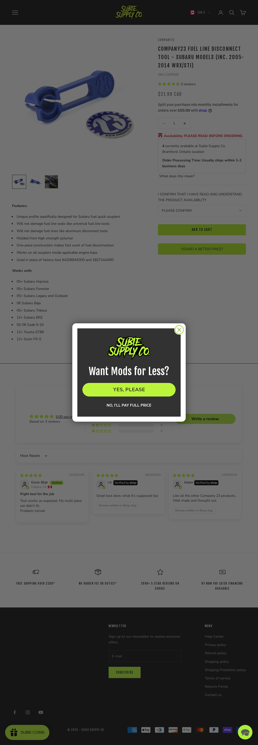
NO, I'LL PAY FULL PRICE (129, 405)
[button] (245, 732)
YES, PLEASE (129, 389)
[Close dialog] (179, 329)
